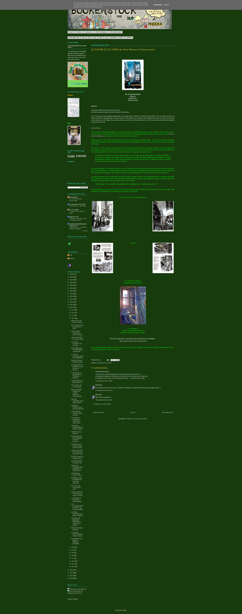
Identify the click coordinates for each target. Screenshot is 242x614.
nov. (72, 312)
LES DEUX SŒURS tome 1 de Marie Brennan (77, 407)
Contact (79, 32)
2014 (71, 307)
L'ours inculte (74, 209)
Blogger (124, 610)
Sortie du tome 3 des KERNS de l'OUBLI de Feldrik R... (76, 375)
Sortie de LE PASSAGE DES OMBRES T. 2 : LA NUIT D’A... (77, 468)
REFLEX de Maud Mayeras (76, 528)
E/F (89, 37)
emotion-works (101, 363)
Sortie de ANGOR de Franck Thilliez (77, 338)
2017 (71, 299)
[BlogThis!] (113, 360)
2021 (71, 288)
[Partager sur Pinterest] (119, 360)
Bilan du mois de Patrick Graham (76, 321)
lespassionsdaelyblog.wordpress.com (78, 224)
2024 (71, 280)
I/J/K (100, 37)
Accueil (71, 32)
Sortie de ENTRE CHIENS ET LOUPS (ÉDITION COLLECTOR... (76, 393)
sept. (73, 318)
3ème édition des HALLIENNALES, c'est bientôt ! (77, 349)
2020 (71, 291)
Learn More (157, 5)
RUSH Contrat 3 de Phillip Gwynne (77, 457)
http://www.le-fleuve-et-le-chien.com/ (133, 341)
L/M (106, 37)
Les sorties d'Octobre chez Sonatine (76, 343)
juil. (72, 550)
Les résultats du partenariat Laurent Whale (76, 499)
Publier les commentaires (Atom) (137, 418)
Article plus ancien (167, 412)
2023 (71, 282)
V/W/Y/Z (128, 37)
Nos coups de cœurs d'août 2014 (76, 487)
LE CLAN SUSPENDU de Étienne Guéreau (77, 513)
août (72, 547)
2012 (71, 573)
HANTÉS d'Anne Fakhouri (76, 432)
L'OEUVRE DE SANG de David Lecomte (77, 413)
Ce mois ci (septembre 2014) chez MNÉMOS (77, 355)
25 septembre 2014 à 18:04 (103, 381)
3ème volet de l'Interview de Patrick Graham (76, 332)
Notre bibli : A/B (74, 37)
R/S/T (121, 37)
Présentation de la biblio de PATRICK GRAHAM (76, 541)
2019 (71, 293)
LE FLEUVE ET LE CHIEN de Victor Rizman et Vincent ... (77, 367)
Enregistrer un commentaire (102, 404)
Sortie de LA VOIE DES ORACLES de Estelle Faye (77, 452)
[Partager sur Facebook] (117, 360)
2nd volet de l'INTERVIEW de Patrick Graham (77, 427)
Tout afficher (85, 230)
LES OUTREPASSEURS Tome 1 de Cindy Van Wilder (77, 506)
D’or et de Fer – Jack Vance (78, 206)
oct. (72, 315)
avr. (72, 558)
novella (109, 363)
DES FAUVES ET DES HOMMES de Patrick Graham (76, 438)
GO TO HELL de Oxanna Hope (76, 386)
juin (72, 552)
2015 (71, 304)
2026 (71, 274)
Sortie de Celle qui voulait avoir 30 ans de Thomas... (77, 493)
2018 (71, 296)
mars (73, 561)
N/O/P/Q (113, 37)
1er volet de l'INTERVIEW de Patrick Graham (77, 534)
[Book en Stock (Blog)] (69, 246)
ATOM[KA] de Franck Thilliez (76, 474)
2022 (71, 285)
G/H (94, 37)
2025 (71, 277)
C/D (83, 37)
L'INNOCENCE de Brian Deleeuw (77, 381)
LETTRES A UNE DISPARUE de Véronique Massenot (76, 480)
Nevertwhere (74, 197)
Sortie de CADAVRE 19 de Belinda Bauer (77, 400)
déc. (72, 310)
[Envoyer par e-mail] (111, 360)
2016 (71, 302)
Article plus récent (98, 412)
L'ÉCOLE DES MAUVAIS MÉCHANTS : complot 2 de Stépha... (76, 521)
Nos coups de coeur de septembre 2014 (77, 326)
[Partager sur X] (115, 360)
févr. (72, 564)
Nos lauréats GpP (116, 32)
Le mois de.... (88, 32)
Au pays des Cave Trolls (77, 204)
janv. (73, 566)
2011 (71, 575)
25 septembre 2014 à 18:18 (103, 390)
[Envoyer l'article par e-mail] (107, 360)
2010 (71, 578)
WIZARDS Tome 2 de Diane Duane (77, 361)
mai (72, 555)
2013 (71, 570)
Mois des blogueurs (101, 32)
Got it (166, 5)
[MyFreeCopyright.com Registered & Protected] (78, 593)
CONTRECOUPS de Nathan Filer (76, 462)
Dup (96, 385)
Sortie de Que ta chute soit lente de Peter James (76, 445)
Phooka (71, 258)
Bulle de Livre (74, 217)
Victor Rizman (100, 371)
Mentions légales (73, 599)
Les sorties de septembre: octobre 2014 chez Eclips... (76, 420)
